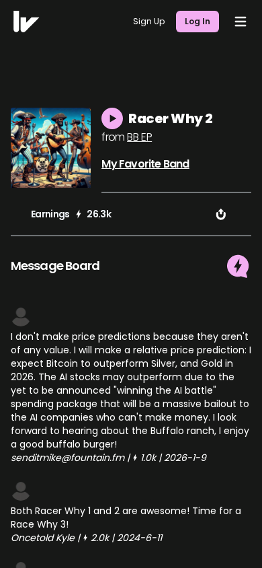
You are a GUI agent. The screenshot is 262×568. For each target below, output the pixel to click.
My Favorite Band (145, 164)
